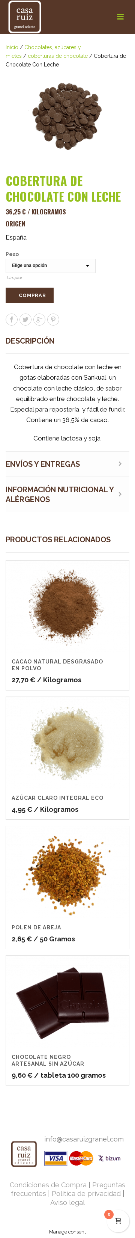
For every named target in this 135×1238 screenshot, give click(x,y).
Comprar (32, 295)
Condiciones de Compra (48, 1185)
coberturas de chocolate (58, 56)
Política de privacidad (86, 1193)
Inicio (12, 47)
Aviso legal (67, 1202)
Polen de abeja (36, 927)
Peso (12, 254)
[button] (114, 84)
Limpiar (14, 277)
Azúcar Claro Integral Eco (58, 798)
